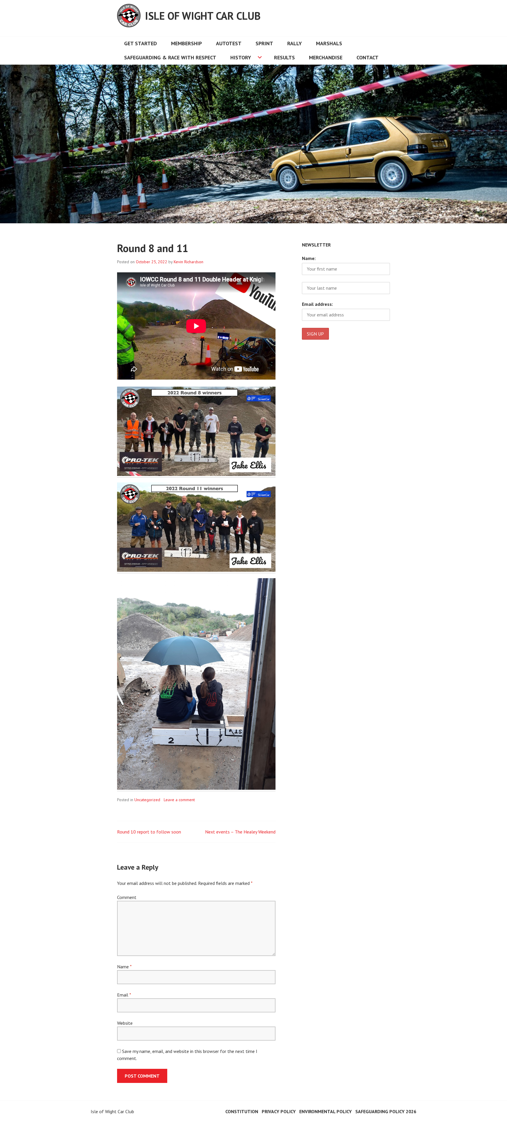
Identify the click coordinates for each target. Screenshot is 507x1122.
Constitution (241, 1111)
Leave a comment (179, 799)
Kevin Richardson (188, 261)
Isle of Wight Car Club (203, 16)
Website (125, 1023)
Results (284, 57)
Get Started (140, 43)
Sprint (264, 43)
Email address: (317, 304)
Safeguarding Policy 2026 (385, 1111)
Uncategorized (147, 799)
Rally (294, 43)
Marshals (329, 43)
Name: (309, 258)
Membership (186, 43)
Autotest (228, 43)
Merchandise (325, 57)
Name (124, 967)
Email (124, 995)
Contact (367, 57)
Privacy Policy (279, 1111)
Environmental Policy (325, 1111)
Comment (126, 897)
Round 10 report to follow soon (149, 832)
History (240, 57)
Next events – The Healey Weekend (240, 832)
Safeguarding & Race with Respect (170, 57)
